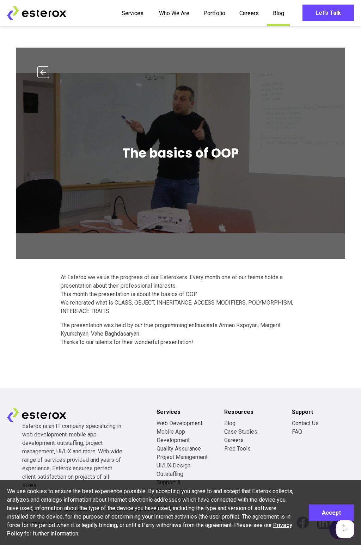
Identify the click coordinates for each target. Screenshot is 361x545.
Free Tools (237, 448)
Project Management (182, 457)
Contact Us (305, 423)
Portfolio (214, 13)
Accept (331, 512)
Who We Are (174, 13)
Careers (249, 13)
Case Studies (240, 431)
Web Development (179, 423)
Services (132, 13)
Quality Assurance (179, 448)
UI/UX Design (173, 465)
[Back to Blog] (43, 72)
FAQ (297, 431)
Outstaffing (170, 474)
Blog (278, 13)
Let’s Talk (328, 13)
